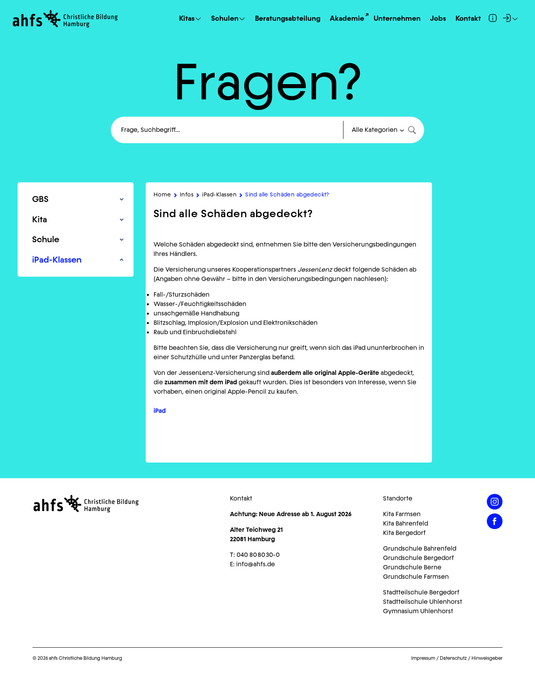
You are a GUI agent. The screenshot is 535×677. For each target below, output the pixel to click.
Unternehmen (397, 18)
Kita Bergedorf (404, 533)
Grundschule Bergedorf (418, 558)
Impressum (423, 658)
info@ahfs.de (255, 564)
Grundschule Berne (412, 567)
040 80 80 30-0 (258, 555)
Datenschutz (453, 658)
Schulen (225, 18)
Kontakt (468, 18)
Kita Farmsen (402, 514)
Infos (187, 194)
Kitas (187, 18)
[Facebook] (494, 521)
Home (162, 194)
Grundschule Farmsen (416, 577)
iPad (160, 411)
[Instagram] (494, 502)
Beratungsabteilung (287, 18)
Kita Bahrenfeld (405, 523)
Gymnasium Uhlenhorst (418, 611)
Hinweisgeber (487, 658)
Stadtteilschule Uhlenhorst (422, 602)
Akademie (347, 18)
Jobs (438, 18)
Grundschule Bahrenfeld (419, 548)
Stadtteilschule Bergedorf (421, 592)
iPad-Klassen (219, 194)
